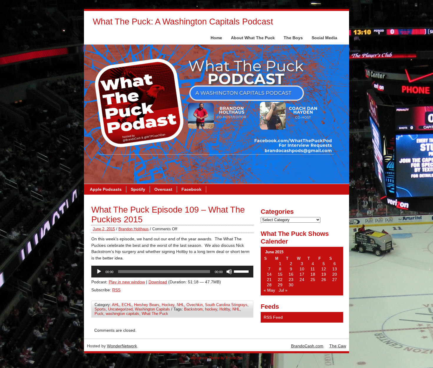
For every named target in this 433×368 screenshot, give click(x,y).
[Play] (99, 272)
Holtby (224, 309)
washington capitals (122, 313)
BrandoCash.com (307, 346)
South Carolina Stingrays (226, 305)
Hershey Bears (146, 305)
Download (157, 282)
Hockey (168, 305)
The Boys (293, 37)
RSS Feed (273, 317)
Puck (99, 313)
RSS (116, 290)
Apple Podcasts (106, 189)
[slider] (242, 271)
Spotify (138, 189)
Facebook (191, 189)
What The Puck (155, 313)
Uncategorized (120, 309)
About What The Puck (253, 37)
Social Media (324, 37)
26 (323, 279)
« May (269, 290)
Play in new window (127, 282)
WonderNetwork (122, 346)
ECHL (127, 305)
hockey (211, 309)
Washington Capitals (152, 309)
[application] (172, 271)
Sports (100, 309)
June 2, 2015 (104, 229)
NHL (180, 305)
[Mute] (229, 272)
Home (216, 37)
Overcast (163, 189)
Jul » (283, 290)
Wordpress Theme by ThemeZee (216, 358)
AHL (115, 305)
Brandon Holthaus (133, 229)
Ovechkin (194, 305)
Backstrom (193, 309)
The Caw (337, 346)
